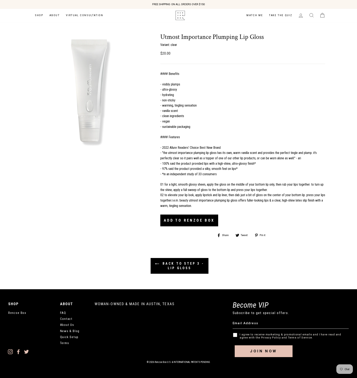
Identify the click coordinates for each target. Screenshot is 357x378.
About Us (67, 325)
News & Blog (70, 331)
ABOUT (54, 15)
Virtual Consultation (84, 15)
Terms (64, 343)
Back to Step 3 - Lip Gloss (182, 266)
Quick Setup (69, 337)
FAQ (63, 313)
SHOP (39, 15)
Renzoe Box (17, 313)
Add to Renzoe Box (189, 220)
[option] (178, 4)
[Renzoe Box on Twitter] (26, 351)
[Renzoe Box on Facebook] (18, 351)
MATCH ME (254, 15)
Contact (66, 319)
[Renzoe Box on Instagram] (10, 351)
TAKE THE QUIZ (280, 15)
